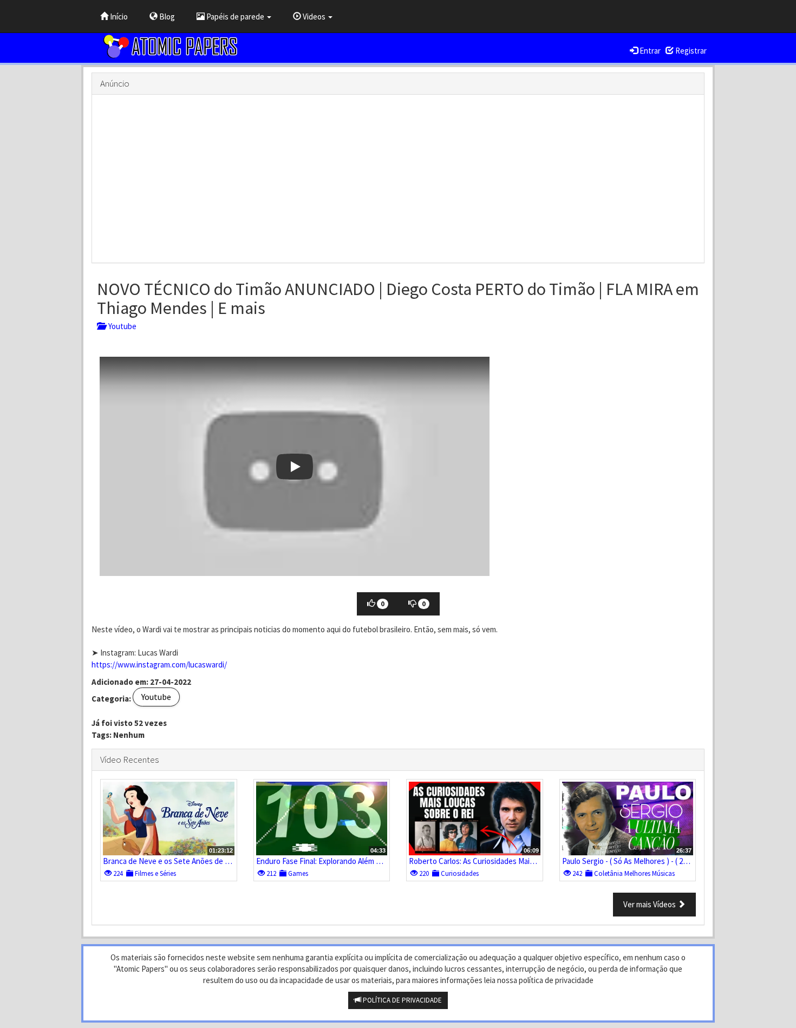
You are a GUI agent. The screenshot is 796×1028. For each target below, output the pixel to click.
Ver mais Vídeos (650, 904)
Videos (314, 16)
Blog (166, 16)
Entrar (649, 50)
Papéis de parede (235, 16)
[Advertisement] (398, 178)
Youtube (120, 326)
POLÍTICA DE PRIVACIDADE (401, 1000)
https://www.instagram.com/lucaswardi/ (159, 664)
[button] (295, 466)
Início (118, 16)
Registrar (690, 50)
